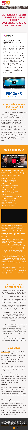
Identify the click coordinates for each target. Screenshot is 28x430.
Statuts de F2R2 (5, 351)
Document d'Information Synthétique (13, 339)
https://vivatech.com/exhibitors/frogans (13, 53)
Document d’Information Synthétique (11, 375)
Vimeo (24, 422)
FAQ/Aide (3, 410)
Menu (25, 3)
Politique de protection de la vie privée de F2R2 (17, 424)
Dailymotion (4, 423)
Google (20, 422)
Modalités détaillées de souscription (11, 387)
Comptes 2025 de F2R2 (7, 366)
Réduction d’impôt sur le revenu (10, 400)
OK (14, 428)
